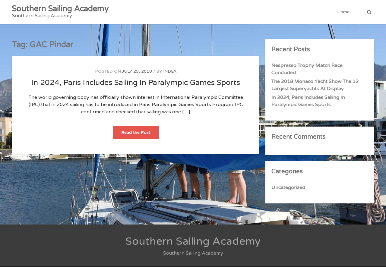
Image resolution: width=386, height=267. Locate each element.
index (169, 71)
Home (343, 11)
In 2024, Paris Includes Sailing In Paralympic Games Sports (135, 82)
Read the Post (140, 134)
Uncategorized (288, 187)
